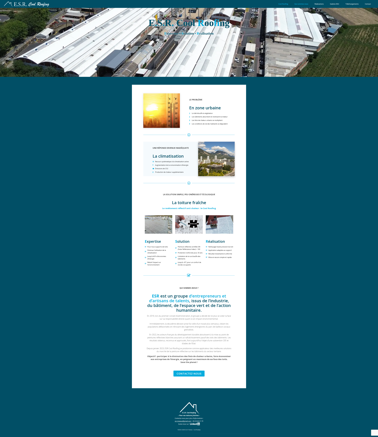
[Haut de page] (370, 429)
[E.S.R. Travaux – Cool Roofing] (26, 4)
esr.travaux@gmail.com (183, 421)
